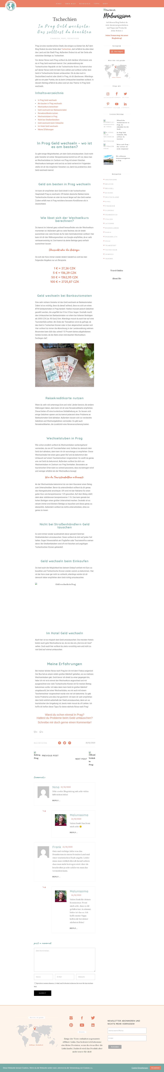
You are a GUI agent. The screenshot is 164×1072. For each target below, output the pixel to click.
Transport (110, 245)
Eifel (108, 201)
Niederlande (112, 228)
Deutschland (112, 197)
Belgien (109, 184)
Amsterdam (111, 179)
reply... (56, 800)
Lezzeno (109, 223)
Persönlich (111, 237)
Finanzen (55, 38)
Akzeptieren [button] (155, 1068)
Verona (109, 258)
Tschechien (65, 19)
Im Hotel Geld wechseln (48, 126)
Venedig (109, 254)
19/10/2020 (90, 743)
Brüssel (109, 188)
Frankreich (111, 215)
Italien (109, 219)
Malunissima (40, 743)
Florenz (109, 210)
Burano (109, 193)
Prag (63, 38)
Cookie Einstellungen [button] (140, 1068)
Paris (108, 232)
